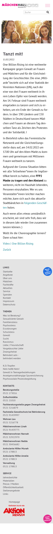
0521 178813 (10, 451)
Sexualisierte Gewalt (13, 318)
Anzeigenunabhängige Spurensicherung (23, 375)
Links (5, 493)
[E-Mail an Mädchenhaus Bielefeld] (29, 6)
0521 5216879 (10, 407)
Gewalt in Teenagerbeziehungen (19, 372)
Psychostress (9, 325)
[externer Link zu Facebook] (25, 6)
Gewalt (6, 335)
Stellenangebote (11, 490)
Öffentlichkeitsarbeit (13, 487)
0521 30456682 (11, 444)
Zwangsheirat (10, 351)
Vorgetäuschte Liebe (13, 348)
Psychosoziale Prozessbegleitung (19, 378)
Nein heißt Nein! (11, 368)
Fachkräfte (8, 284)
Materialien (8, 480)
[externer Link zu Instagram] (36, 6)
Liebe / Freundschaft (13, 345)
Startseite (7, 271)
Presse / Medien (11, 483)
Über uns (7, 278)
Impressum (8, 301)
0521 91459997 (11, 415)
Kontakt (7, 297)
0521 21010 (9, 400)
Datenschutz (9, 304)
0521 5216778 (10, 422)
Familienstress (10, 322)
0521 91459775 (11, 429)
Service (6, 291)
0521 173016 (10, 393)
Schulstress (8, 331)
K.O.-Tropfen (9, 365)
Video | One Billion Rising (18, 243)
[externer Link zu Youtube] (33, 6)
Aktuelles (7, 287)
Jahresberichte (10, 477)
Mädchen (7, 281)
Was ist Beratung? (12, 315)
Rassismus (8, 341)
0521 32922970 (11, 437)
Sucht (6, 338)
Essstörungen (10, 328)
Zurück (7, 249)
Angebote (8, 274)
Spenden (7, 294)
